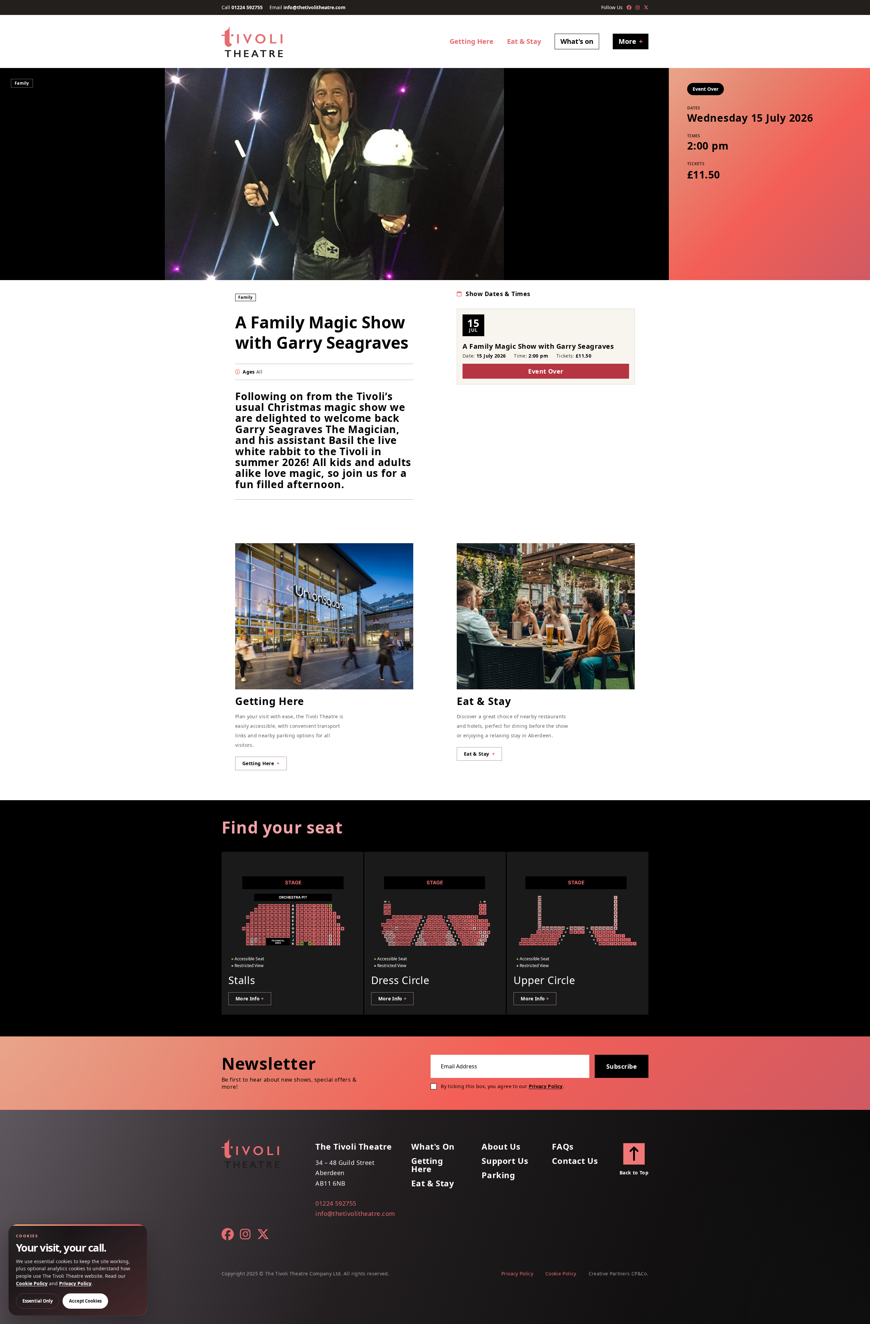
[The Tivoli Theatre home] (252, 41)
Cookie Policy (560, 1273)
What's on (576, 41)
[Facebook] (629, 7)
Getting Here (471, 41)
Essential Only (37, 1301)
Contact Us (575, 1161)
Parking (498, 1175)
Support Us (505, 1161)
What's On (432, 1146)
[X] (646, 7)
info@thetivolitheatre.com (314, 7)
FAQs (562, 1146)
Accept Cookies (85, 1301)
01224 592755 (247, 7)
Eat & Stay (524, 41)
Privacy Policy (546, 1086)
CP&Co (639, 1273)
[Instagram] (638, 7)
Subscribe (621, 1066)
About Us (501, 1146)
